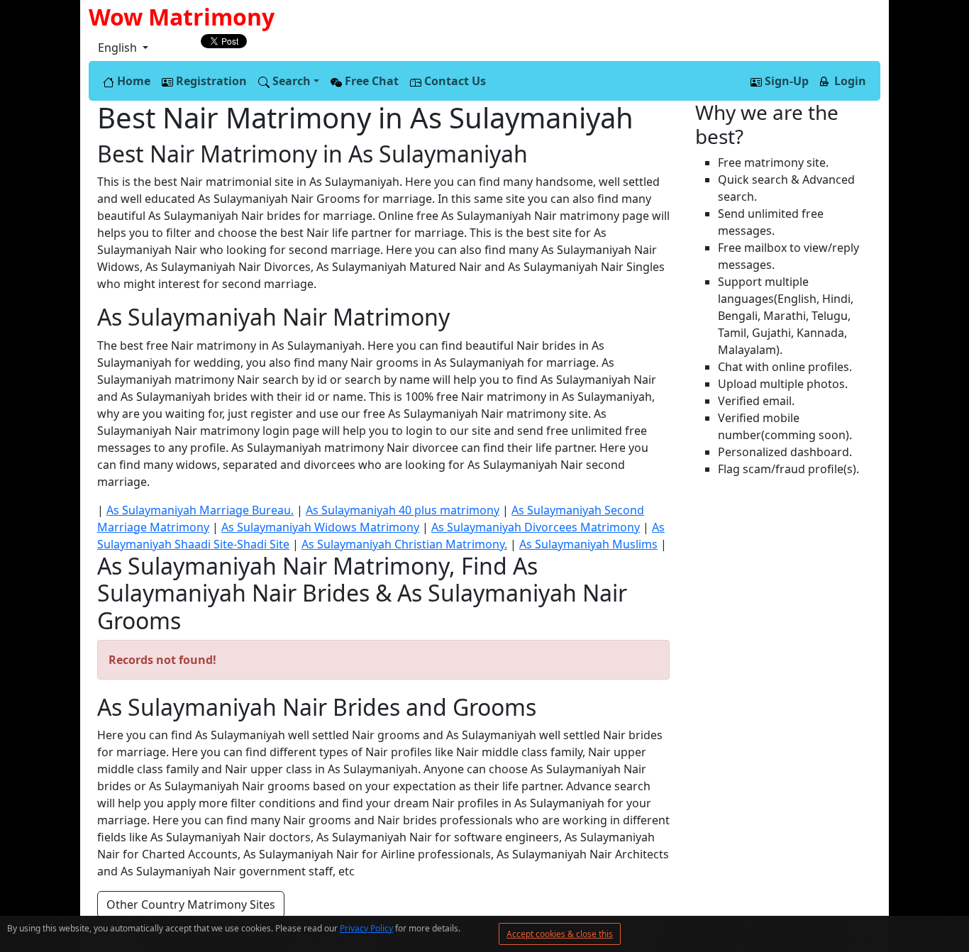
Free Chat (370, 81)
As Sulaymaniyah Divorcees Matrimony (535, 527)
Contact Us (453, 81)
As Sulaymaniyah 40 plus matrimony (402, 510)
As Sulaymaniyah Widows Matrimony (320, 527)
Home (132, 81)
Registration (210, 81)
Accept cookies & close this (559, 934)
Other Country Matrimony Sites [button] (190, 904)
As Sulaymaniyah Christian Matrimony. (404, 544)
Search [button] (290, 81)
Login (848, 81)
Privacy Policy (366, 928)
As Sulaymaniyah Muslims (588, 544)
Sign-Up (785, 81)
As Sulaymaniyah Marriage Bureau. (200, 510)
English (119, 47)
